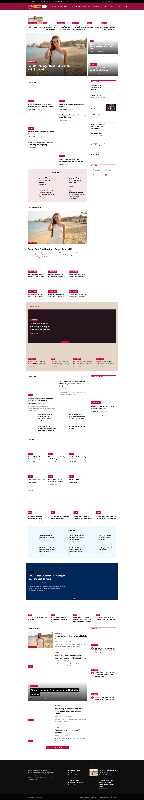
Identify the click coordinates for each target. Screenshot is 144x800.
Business (96, 7)
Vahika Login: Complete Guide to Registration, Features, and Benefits (71, 160)
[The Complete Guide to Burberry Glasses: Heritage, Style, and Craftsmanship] (63, 417)
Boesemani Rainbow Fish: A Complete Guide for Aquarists (105, 619)
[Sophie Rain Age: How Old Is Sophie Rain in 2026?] (35, 20)
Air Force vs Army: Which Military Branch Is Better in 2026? (59, 619)
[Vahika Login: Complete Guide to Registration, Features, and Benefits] (73, 149)
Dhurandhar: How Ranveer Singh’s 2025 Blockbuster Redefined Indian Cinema (56, 295)
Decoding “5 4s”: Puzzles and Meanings (105, 549)
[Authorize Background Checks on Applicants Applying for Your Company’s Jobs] (109, 20)
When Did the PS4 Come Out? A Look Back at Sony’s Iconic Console (76, 549)
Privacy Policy (47, 2)
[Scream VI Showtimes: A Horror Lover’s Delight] (111, 107)
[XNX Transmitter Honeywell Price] (111, 117)
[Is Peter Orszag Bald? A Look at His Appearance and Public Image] (103, 688)
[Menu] (29, 2)
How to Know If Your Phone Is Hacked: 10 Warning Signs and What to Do (37, 363)
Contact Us (68, 2)
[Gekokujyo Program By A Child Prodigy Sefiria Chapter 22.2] (111, 135)
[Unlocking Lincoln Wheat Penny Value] (103, 391)
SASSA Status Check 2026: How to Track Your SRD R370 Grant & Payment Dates (105, 674)
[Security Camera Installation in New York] (38, 609)
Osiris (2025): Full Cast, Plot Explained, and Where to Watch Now (56, 276)
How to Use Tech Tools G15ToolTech (98, 154)
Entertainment (32, 23)
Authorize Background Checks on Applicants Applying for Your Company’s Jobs (108, 27)
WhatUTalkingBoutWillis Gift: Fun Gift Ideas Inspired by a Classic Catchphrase (36, 276)
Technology (62, 7)
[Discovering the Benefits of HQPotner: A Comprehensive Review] (106, 353)
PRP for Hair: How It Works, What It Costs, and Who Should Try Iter (57, 480)
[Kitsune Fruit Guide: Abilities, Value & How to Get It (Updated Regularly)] (103, 638)
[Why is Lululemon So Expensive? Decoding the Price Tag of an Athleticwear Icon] (32, 429)
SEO (112, 7)
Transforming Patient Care (36, 479)
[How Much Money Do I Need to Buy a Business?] (73, 93)
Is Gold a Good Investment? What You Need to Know (41, 133)
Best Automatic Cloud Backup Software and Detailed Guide (82, 363)
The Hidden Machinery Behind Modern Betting (46, 536)
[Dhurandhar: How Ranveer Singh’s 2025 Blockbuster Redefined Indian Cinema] (57, 287)
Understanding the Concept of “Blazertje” (76, 427)
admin (61, 164)
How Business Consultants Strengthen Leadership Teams (72, 116)
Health (78, 7)
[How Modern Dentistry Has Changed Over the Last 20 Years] (95, 581)
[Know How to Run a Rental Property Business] (111, 87)
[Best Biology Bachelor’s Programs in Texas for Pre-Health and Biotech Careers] (79, 20)
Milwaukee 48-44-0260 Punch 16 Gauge (98, 144)
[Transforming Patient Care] (37, 472)
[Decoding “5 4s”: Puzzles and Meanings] (93, 550)
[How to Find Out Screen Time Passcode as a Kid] (111, 97)
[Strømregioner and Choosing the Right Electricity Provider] (64, 20)
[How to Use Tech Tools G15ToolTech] (111, 155)
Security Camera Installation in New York (38, 619)
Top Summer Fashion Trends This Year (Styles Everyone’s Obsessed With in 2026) (72, 384)
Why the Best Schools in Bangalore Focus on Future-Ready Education (46, 192)
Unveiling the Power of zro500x (75, 771)
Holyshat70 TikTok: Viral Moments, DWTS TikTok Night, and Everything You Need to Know (83, 620)
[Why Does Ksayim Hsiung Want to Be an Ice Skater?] (37, 287)
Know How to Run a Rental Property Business (97, 87)
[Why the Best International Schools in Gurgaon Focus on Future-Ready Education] (63, 193)
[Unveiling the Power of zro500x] (63, 772)
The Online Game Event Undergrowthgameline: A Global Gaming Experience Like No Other (47, 549)
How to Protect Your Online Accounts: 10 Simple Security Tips (60, 363)
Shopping (105, 7)
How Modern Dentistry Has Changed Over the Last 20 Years (47, 577)
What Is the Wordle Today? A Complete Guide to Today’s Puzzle (106, 517)
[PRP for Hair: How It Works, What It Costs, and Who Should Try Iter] (57, 472)
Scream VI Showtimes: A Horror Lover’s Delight (98, 107)
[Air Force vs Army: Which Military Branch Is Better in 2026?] (61, 609)
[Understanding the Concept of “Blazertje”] (63, 429)
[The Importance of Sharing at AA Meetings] (94, 20)
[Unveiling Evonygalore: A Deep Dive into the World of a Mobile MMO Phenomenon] (83, 504)
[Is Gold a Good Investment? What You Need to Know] (42, 121)
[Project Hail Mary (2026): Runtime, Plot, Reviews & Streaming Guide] (78, 267)
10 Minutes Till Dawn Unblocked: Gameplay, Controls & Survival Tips (36, 517)
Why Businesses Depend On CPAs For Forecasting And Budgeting (40, 143)
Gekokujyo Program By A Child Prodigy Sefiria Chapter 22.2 (97, 135)
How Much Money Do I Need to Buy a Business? (71, 105)
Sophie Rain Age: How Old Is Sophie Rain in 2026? (35, 27)
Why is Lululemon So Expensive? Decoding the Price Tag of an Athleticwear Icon (47, 428)
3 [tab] (105, 416)
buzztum (33, 797)
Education (87, 7)
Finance (119, 7)
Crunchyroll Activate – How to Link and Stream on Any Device (77, 295)
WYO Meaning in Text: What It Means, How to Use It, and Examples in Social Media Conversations (75, 180)
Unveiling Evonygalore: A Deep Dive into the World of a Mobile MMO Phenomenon (83, 517)
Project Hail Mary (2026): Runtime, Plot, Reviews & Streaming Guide (77, 276)
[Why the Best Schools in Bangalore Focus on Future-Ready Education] (34, 193)
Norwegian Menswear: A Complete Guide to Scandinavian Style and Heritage (45, 417)
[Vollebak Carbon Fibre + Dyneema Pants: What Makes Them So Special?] (42, 388)
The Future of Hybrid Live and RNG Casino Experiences (104, 537)
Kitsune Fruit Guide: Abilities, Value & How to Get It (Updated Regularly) (105, 650)
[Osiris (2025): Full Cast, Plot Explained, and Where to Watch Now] (57, 267)
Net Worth (94, 645)
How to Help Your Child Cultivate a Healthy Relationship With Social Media (49, 27)
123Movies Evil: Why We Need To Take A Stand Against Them (98, 126)
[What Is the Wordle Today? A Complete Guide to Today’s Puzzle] (106, 504)
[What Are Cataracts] (78, 472)
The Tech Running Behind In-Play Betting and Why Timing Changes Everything (76, 537)
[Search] (115, 1)
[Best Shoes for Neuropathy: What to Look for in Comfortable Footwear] (78, 449)
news (54, 7)
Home (33, 2)
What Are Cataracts (75, 479)
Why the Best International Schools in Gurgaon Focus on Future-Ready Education (76, 193)
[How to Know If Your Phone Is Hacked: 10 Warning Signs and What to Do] (38, 353)
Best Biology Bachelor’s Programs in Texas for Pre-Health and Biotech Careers (79, 27)
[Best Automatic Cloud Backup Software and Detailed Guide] (83, 353)
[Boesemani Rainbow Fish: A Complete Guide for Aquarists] (106, 609)
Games (126, 7)
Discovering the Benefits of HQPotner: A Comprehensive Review (105, 363)
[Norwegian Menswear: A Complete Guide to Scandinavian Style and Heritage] (32, 417)
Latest (52, 358)
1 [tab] (102, 416)
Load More (56, 748)
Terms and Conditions (58, 2)
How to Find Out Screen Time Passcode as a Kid (98, 97)
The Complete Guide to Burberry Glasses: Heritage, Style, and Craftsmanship (76, 416)
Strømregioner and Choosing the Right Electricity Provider (64, 27)
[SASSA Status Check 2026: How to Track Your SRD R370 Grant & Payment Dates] (103, 663)
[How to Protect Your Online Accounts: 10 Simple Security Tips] (61, 353)
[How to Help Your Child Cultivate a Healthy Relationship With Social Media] (50, 20)
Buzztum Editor (31, 73)
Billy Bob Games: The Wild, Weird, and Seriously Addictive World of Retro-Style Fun (60, 517)
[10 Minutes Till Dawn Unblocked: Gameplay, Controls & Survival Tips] (38, 504)
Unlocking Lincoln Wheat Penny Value (102, 407)
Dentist (74, 598)
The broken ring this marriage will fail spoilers (75, 781)
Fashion (30, 395)
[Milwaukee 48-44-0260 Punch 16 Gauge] (111, 145)
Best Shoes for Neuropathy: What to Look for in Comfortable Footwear (77, 458)
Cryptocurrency (96, 402)
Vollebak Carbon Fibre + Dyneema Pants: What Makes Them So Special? (42, 399)
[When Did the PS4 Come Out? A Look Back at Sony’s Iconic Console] (64, 550)
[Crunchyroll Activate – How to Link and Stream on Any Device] (78, 287)
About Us (40, 2)
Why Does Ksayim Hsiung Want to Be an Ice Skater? (36, 295)
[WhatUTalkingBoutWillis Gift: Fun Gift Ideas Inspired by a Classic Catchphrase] (37, 267)
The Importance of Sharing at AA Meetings (94, 26)
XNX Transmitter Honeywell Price (96, 116)
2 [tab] (103, 416)
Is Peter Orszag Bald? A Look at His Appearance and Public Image (105, 698)
